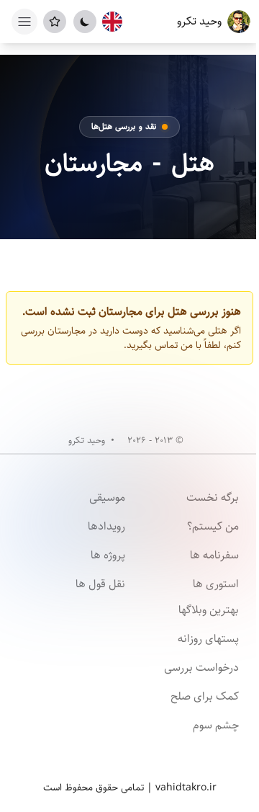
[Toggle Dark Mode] (84, 21)
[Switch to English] (112, 22)
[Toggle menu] (24, 22)
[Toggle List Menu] (54, 21)
